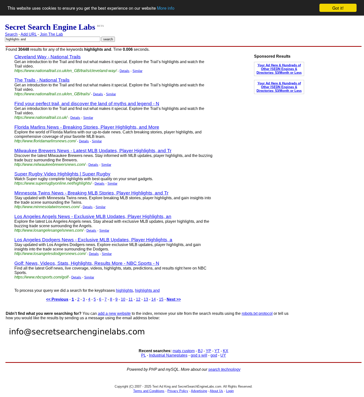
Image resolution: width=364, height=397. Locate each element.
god (213, 355)
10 (123, 299)
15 (161, 299)
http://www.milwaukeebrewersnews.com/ (49, 164)
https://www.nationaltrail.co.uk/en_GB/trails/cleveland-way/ (65, 71)
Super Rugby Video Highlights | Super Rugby (62, 173)
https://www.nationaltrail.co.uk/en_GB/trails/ (52, 94)
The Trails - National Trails (42, 80)
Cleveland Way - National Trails (47, 56)
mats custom (184, 351)
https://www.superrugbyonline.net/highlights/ (53, 183)
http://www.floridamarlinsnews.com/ (45, 141)
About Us (216, 391)
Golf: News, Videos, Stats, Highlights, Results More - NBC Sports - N (86, 263)
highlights (124, 290)
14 (153, 299)
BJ (200, 351)
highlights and (147, 290)
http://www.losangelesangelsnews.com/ (48, 230)
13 (146, 299)
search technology (224, 369)
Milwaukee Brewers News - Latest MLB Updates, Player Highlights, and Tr (92, 150)
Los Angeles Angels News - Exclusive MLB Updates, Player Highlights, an (92, 216)
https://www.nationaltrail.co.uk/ (40, 117)
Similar (137, 71)
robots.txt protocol (257, 313)
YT (217, 351)
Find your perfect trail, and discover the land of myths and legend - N (86, 103)
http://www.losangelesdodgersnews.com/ (50, 253)
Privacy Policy (177, 391)
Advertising (199, 391)
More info (165, 8)
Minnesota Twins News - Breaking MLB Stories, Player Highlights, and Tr (91, 193)
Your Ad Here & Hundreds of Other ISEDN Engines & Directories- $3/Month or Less (279, 68)
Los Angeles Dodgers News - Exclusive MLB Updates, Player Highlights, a (93, 239)
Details (125, 71)
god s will (199, 355)
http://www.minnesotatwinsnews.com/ (47, 207)
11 (131, 299)
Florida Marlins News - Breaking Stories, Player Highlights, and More (86, 127)
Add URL (29, 34)
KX (225, 351)
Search (11, 34)
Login (230, 391)
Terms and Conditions (148, 391)
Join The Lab (51, 34)
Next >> (174, 299)
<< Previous (57, 299)
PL (143, 355)
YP (208, 351)
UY (223, 355)
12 (138, 299)
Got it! (338, 8)
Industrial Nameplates (168, 355)
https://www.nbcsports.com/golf (41, 277)
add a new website (114, 313)
